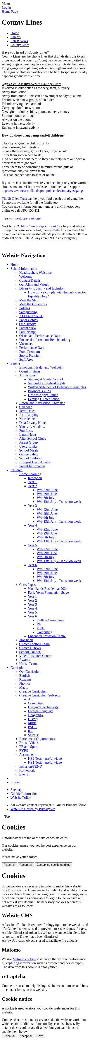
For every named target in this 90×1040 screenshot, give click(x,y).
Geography (35, 715)
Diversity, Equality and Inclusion (41, 288)
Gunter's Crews (30, 648)
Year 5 (32, 545)
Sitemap (16, 790)
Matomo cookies (24, 959)
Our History (27, 324)
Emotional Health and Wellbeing (41, 367)
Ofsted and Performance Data (39, 336)
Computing (44, 632)
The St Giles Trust (14, 198)
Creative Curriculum (33, 691)
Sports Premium (30, 355)
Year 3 (32, 505)
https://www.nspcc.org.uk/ (39, 226)
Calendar (25, 407)
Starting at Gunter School (45, 379)
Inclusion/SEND (30, 766)
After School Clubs (32, 438)
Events (24, 774)
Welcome (25, 276)
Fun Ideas (26, 430)
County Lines (19, 45)
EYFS (23, 750)
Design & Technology (43, 707)
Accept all (26, 864)
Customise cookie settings (53, 864)
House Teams (28, 664)
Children (16, 470)
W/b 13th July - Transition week (59, 502)
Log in (6, 7)
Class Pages (27, 585)
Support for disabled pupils (46, 383)
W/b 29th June (47, 494)
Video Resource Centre (35, 656)
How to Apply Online (43, 395)
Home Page (10, 11)
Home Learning (30, 474)
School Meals (28, 450)
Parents (15, 37)
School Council (30, 652)
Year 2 (32, 486)
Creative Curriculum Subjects (39, 695)
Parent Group (28, 442)
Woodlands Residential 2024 (48, 588)
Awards (24, 660)
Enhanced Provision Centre (47, 636)
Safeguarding (28, 312)
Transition (26, 640)
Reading (25, 679)
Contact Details (29, 280)
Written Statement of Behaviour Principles (57, 387)
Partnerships (27, 332)
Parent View (27, 328)
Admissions (27, 375)
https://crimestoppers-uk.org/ (21, 218)
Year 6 (32, 565)
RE (39, 624)
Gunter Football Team (34, 644)
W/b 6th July (45, 498)
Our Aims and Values (34, 284)
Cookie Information (24, 793)
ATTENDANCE (31, 316)
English (24, 675)
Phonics (24, 683)
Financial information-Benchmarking (44, 340)
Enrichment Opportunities (37, 739)
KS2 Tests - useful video (45, 758)
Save (40, 1036)
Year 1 (32, 482)
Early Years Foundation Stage (48, 592)
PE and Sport (28, 747)
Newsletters (27, 419)
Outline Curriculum (50, 620)
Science (33, 735)
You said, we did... (32, 426)
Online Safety (28, 454)
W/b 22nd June (47, 490)
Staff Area (26, 359)
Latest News (19, 41)
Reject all (9, 864)
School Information (23, 268)
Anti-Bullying (28, 415)
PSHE (41, 628)
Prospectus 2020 (39, 391)
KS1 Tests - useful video (45, 762)
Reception (35, 478)
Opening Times (29, 371)
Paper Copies (28, 320)
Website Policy (20, 797)
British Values (28, 743)
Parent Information (32, 466)
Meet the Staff (29, 300)
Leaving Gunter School (44, 399)
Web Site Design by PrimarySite (32, 809)
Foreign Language (40, 711)
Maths (23, 687)
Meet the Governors (33, 304)
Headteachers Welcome (35, 272)
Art (30, 699)
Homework (27, 770)
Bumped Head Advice (34, 462)
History (33, 719)
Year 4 (32, 525)
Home (14, 33)
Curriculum (18, 667)
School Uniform (30, 458)
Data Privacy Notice (33, 423)
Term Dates (27, 411)
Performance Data (31, 347)
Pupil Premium (29, 351)
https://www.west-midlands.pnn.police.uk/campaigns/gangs (42, 191)
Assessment (27, 754)
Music (32, 723)
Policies (24, 308)
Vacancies (26, 343)
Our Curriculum (30, 671)
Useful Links (28, 446)
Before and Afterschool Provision (42, 403)
